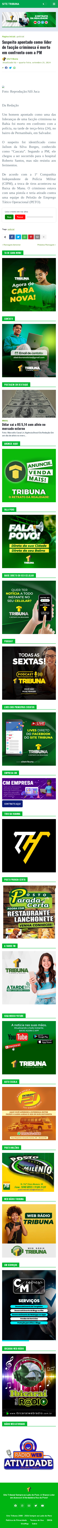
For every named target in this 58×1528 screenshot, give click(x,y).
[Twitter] (10, 67)
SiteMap (25, 1523)
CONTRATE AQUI (12, 803)
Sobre (34, 1523)
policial (20, 37)
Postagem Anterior (12, 244)
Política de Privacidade (16, 1520)
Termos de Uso (37, 1520)
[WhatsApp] (14, 67)
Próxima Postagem (45, 244)
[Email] (37, 237)
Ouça (9, 217)
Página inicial (8, 37)
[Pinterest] (31, 237)
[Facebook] (6, 67)
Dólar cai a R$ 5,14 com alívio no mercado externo (23, 426)
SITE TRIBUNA (10, 4)
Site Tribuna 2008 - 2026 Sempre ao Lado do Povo (29, 1515)
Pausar (20, 217)
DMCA (49, 1520)
